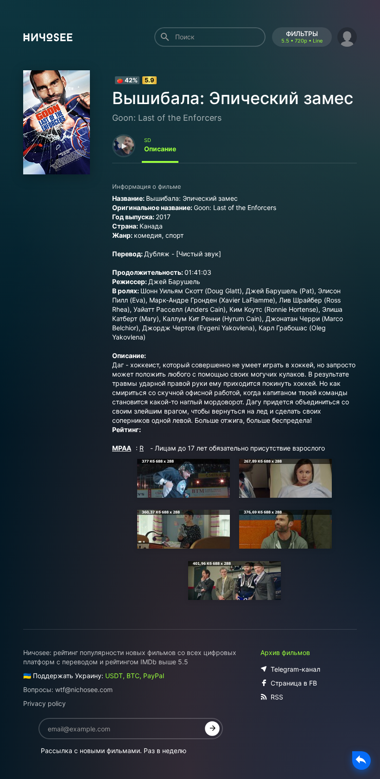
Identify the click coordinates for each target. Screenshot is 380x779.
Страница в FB (294, 683)
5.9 (149, 80)
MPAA (121, 448)
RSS (277, 697)
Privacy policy (44, 703)
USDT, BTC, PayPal (134, 676)
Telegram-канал (295, 669)
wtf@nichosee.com (84, 689)
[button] (347, 36)
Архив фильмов (285, 652)
